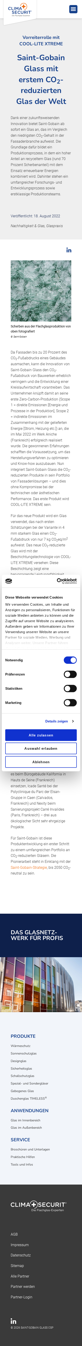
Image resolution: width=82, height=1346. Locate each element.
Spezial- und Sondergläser (29, 1083)
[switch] (70, 674)
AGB (14, 1234)
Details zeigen (56, 721)
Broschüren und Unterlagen (30, 1149)
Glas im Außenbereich (26, 1127)
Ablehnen (41, 762)
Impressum (20, 1245)
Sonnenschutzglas (24, 1053)
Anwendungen (30, 1111)
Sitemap (17, 1266)
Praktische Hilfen (23, 1157)
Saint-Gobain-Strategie (29, 867)
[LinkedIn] (13, 1322)
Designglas (18, 1061)
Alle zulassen (41, 735)
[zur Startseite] (41, 1207)
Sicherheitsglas (21, 1068)
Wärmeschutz (20, 1046)
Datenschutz (21, 1255)
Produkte (23, 1036)
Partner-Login (21, 1297)
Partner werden (23, 1286)
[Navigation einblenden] (73, 9)
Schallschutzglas (22, 1076)
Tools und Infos (22, 1164)
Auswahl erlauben (40, 748)
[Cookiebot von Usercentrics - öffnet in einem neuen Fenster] (58, 581)
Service (20, 1140)
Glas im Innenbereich (25, 1120)
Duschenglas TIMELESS (29, 1098)
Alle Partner (20, 1276)
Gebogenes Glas (22, 1091)
